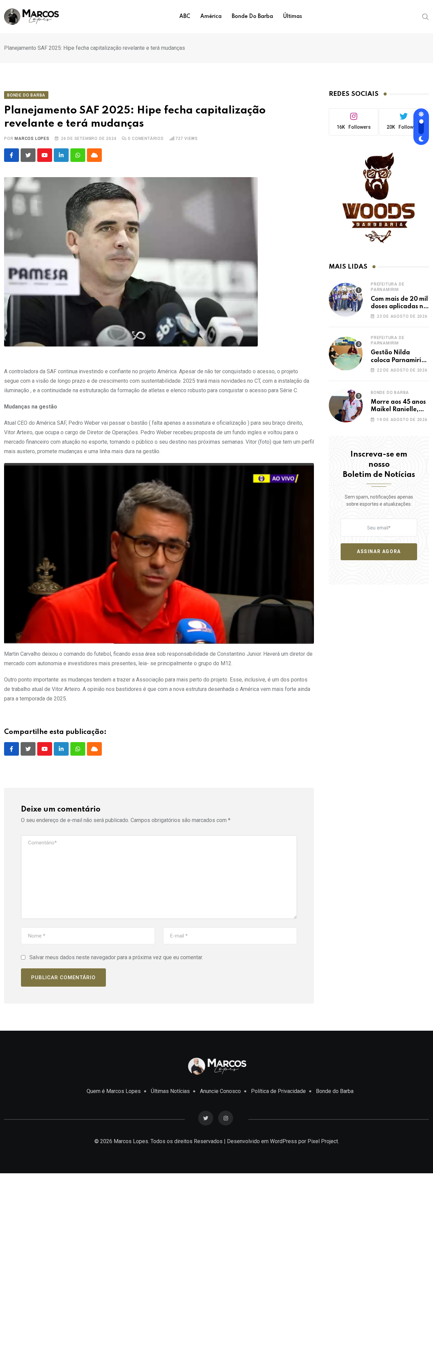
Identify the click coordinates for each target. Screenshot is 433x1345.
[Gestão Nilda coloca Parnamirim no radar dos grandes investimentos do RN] (346, 354)
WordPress (283, 1141)
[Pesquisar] (425, 16)
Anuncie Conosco (220, 1091)
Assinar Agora (379, 551)
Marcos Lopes (32, 138)
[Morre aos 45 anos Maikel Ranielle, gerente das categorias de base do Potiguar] (346, 405)
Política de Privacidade (278, 1091)
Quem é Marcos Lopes (114, 1091)
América (211, 16)
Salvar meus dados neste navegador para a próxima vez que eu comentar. (116, 957)
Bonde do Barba (252, 16)
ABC (184, 16)
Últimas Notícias (170, 1091)
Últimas (292, 16)
